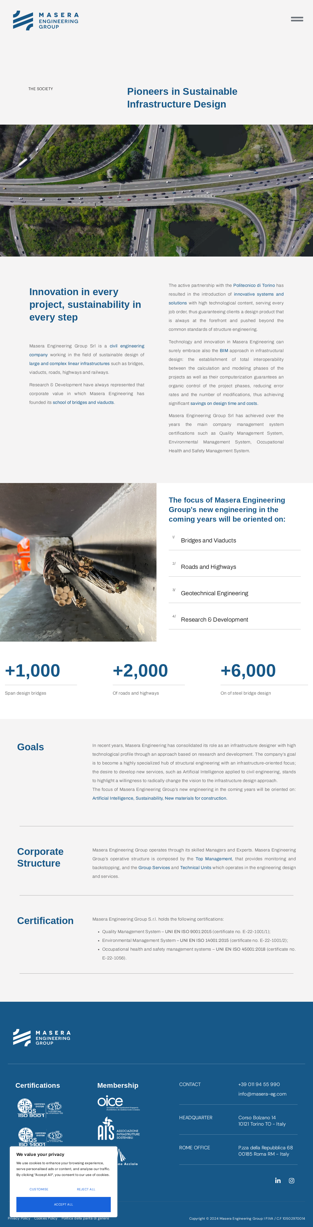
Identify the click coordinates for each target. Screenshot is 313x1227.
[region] (63, 1181)
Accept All (63, 1204)
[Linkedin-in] (278, 1180)
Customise (39, 1189)
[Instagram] (291, 1180)
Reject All (86, 1189)
